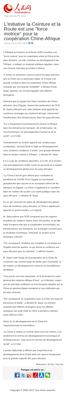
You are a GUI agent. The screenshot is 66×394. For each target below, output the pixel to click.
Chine (23, 16)
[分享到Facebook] (17, 375)
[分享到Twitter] (23, 375)
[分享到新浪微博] (29, 375)
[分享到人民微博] (35, 375)
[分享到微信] (47, 375)
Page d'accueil (10, 16)
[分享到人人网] (41, 375)
